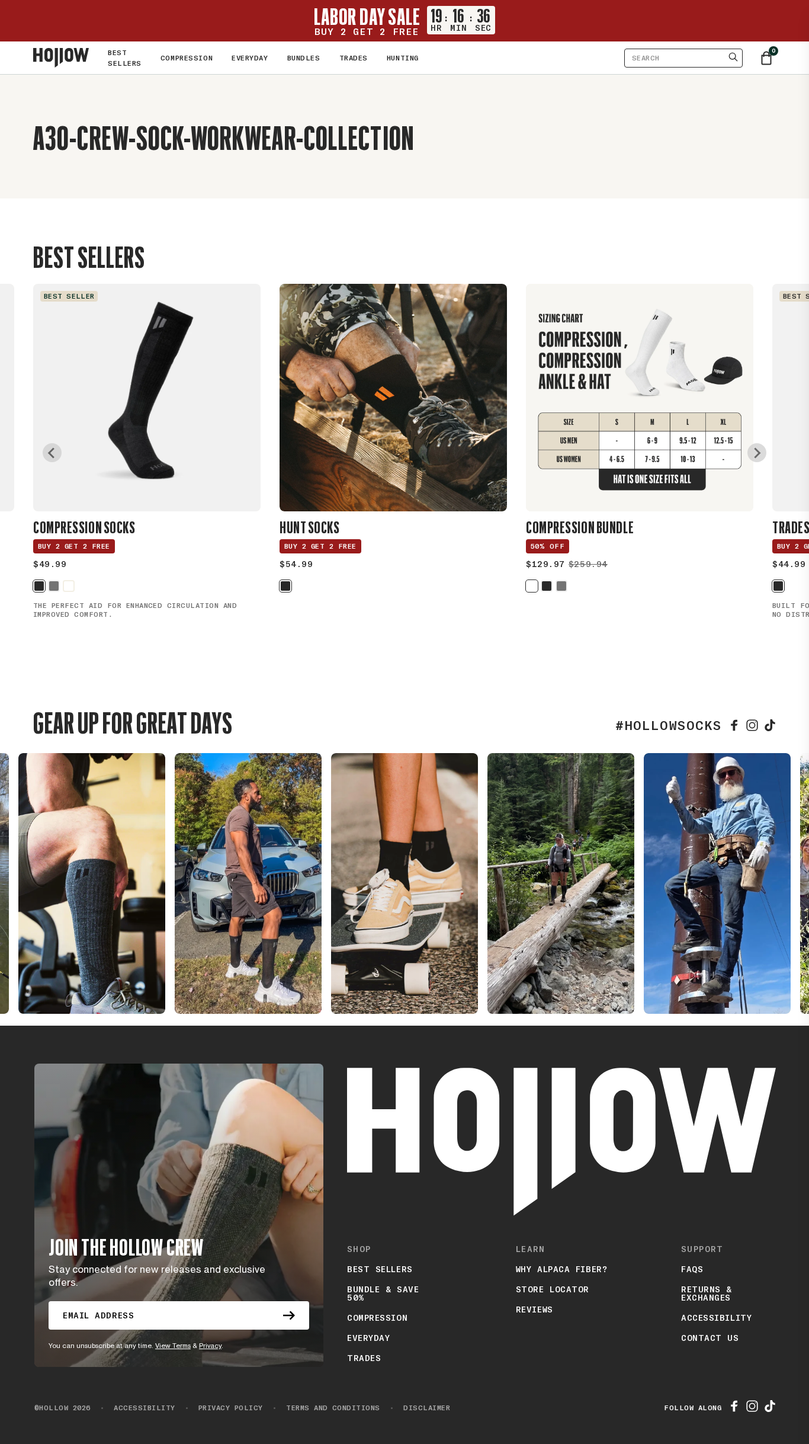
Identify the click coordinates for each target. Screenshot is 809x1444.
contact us (710, 1338)
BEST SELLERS (125, 58)
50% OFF (547, 546)
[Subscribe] (289, 1315)
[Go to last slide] (52, 452)
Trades (364, 1358)
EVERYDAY (250, 58)
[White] (69, 586)
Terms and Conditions (326, 1408)
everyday (368, 1338)
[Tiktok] (770, 1408)
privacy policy (224, 1408)
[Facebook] (734, 725)
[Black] (39, 586)
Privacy (210, 1345)
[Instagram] (752, 725)
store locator (552, 1289)
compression (377, 1318)
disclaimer (420, 1408)
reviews (534, 1309)
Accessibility (716, 1318)
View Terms (173, 1345)
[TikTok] (770, 725)
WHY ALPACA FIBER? (562, 1269)
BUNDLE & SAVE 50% (383, 1293)
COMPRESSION (186, 58)
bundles (303, 58)
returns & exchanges (706, 1293)
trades (353, 58)
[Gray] (54, 586)
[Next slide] (756, 452)
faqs (692, 1269)
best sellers (380, 1269)
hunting (403, 58)
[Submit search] (733, 58)
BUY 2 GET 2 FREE (74, 546)
